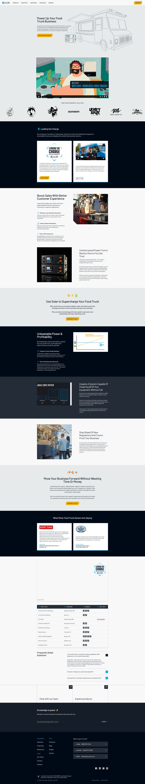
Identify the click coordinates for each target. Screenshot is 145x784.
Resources (40, 749)
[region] (72, 580)
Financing (40, 746)
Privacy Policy (95, 780)
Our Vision (40, 757)
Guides (51, 749)
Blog (50, 746)
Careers (39, 761)
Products (52, 742)
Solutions (40, 742)
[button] (16, 2)
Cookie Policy (104, 780)
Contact (138, 2)
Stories (51, 753)
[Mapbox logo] (40, 600)
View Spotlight (101, 619)
